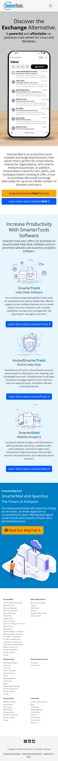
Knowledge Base (9, 678)
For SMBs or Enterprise (12, 636)
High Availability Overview (13, 634)
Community (7, 681)
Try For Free (35, 665)
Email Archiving (9, 621)
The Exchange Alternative (12, 603)
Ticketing (6, 665)
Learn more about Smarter (27, 201)
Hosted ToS (48, 753)
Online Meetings (9, 613)
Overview (34, 663)
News (5, 683)
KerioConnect (36, 616)
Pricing (5, 655)
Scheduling (7, 616)
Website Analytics (9, 702)
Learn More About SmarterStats (28, 469)
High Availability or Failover (13, 631)
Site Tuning (7, 707)
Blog (32, 704)
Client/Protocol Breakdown (13, 644)
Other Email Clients (10, 610)
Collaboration (8, 618)
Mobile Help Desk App (11, 686)
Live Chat (6, 668)
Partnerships (35, 720)
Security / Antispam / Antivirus (14, 623)
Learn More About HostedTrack (28, 396)
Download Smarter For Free (29, 193)
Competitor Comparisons (12, 642)
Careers (34, 715)
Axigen (33, 605)
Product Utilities (9, 652)
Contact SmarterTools (39, 702)
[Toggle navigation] (50, 6)
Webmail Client (9, 605)
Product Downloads (10, 649)
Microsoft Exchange (38, 603)
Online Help (35, 712)
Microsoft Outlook (10, 608)
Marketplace (8, 629)
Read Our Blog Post (23, 530)
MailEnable (35, 608)
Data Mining (7, 709)
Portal (5, 676)
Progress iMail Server (39, 613)
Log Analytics (8, 704)
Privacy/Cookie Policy (12, 753)
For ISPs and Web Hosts (12, 639)
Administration (8, 626)
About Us (34, 722)
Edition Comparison (10, 647)
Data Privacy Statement (32, 753)
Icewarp (34, 610)
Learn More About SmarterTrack (28, 324)
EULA (29, 756)
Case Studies (35, 717)
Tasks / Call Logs (9, 670)
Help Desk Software (10, 663)
